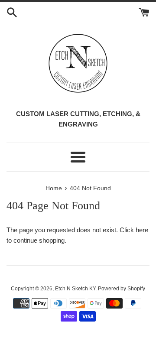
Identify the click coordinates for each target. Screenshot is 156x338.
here (142, 230)
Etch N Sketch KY (75, 289)
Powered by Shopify (121, 289)
